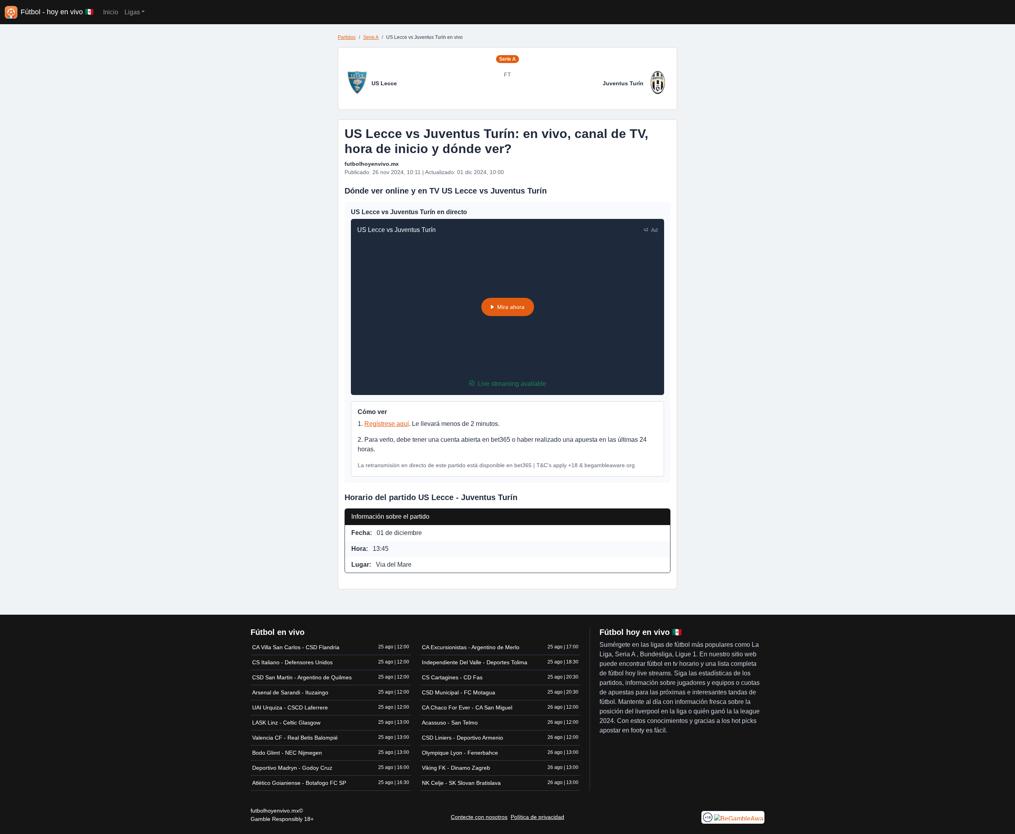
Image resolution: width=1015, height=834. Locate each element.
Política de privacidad (537, 817)
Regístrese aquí (386, 423)
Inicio (110, 12)
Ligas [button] (132, 12)
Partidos (347, 37)
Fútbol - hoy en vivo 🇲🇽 (57, 12)
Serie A (371, 37)
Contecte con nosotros (479, 817)
